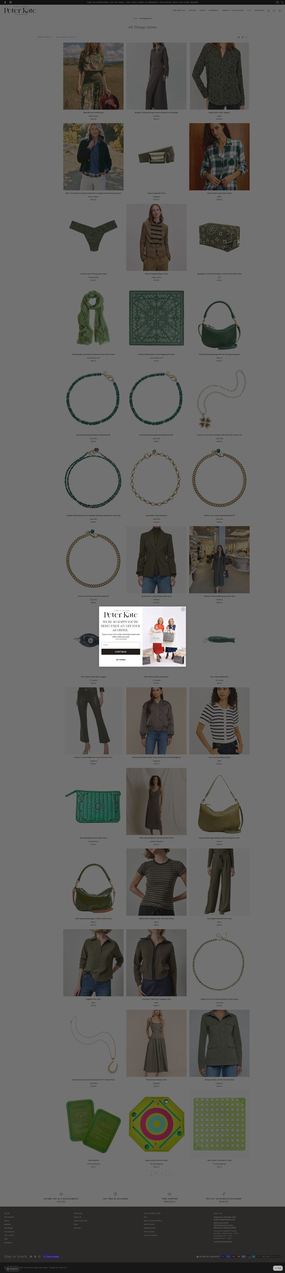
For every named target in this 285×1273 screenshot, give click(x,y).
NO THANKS (120, 660)
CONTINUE (120, 651)
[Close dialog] (183, 609)
